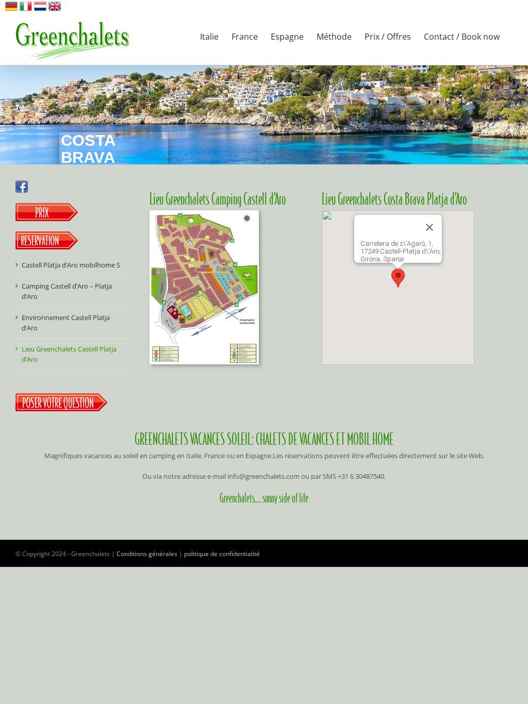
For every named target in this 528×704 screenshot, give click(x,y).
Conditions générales (147, 553)
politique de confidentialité (222, 553)
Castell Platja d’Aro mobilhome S (71, 265)
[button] (398, 278)
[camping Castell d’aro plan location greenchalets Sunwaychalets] (204, 213)
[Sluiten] (429, 227)
